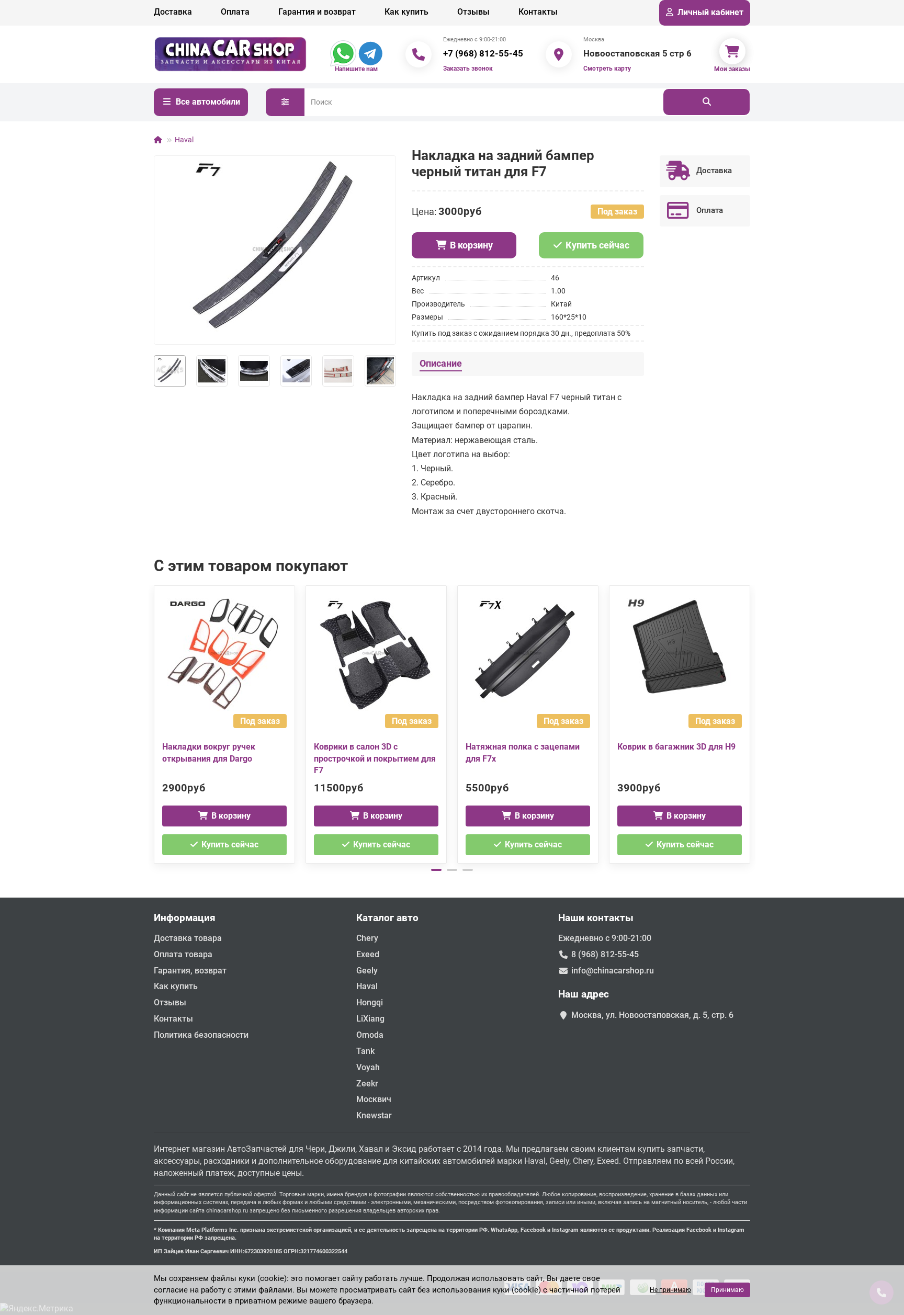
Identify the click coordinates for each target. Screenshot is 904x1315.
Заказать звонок (468, 68)
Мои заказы (732, 69)
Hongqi (369, 1002)
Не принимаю (670, 1290)
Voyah (368, 1067)
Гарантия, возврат (190, 971)
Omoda (369, 1035)
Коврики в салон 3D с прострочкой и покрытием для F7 (375, 759)
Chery (367, 938)
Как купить (406, 12)
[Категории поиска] (285, 102)
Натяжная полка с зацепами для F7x (523, 753)
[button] (155, 723)
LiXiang (370, 1019)
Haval (184, 139)
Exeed (367, 954)
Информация (185, 918)
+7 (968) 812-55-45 (483, 53)
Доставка (173, 12)
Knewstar (374, 1115)
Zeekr (367, 1084)
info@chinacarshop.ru (612, 971)
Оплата (235, 12)
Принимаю (727, 1290)
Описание (441, 363)
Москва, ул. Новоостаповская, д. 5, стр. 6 (652, 1015)
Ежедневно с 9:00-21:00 (604, 938)
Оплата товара (183, 954)
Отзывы (473, 12)
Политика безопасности (201, 1035)
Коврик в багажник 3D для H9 (676, 747)
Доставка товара (188, 938)
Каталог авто (387, 918)
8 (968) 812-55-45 (605, 954)
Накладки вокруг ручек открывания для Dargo (208, 753)
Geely (367, 971)
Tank (365, 1051)
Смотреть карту (607, 68)
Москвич (373, 1099)
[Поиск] (706, 102)
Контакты (538, 12)
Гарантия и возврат (317, 12)
